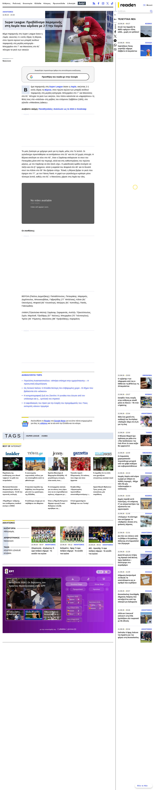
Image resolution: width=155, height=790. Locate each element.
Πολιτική (17, 3)
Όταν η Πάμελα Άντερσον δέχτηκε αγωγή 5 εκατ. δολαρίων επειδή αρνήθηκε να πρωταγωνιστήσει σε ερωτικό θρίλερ (58, 505)
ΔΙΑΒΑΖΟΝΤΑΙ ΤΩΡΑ (32, 375)
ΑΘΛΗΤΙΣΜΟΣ (8, 12)
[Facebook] (98, 3)
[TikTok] (112, 3)
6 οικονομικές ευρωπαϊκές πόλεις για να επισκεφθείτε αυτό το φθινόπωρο (34, 476)
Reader (47, 421)
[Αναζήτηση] (151, 11)
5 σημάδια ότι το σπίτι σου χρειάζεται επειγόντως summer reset (103, 475)
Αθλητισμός (9, 531)
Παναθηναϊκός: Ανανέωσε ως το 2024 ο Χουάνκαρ (62, 109)
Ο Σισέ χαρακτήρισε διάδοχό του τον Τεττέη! (80, 502)
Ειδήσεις (6, 3)
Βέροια (48, 90)
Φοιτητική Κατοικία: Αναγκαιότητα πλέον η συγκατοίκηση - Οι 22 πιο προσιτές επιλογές (12, 490)
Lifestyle (71, 3)
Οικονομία (27, 3)
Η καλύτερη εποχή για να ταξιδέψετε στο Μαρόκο (35, 502)
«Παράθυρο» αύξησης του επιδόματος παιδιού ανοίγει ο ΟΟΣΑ (12, 503)
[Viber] (115, 49)
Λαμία (73, 86)
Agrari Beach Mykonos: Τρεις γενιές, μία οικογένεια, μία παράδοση (102, 490)
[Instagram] (103, 3)
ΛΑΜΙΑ (45, 436)
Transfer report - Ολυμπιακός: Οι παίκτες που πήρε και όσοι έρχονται (80, 476)
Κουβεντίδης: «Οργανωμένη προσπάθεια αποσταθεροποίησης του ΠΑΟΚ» (80, 491)
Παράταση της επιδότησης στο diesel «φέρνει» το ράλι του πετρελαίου (11, 476)
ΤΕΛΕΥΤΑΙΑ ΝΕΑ (127, 19)
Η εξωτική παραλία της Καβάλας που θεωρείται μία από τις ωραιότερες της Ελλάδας (34, 490)
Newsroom (9, 541)
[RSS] (94, 3)
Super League (56, 86)
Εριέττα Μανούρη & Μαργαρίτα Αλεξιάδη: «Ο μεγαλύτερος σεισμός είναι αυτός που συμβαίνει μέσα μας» (57, 477)
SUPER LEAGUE (33, 436)
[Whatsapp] (115, 45)
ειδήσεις (43, 423)
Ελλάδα (38, 3)
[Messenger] (115, 40)
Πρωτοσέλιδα (59, 3)
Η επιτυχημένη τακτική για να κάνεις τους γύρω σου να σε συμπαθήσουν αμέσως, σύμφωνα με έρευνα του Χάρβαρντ (58, 491)
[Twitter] (107, 3)
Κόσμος (47, 3)
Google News (60, 421)
